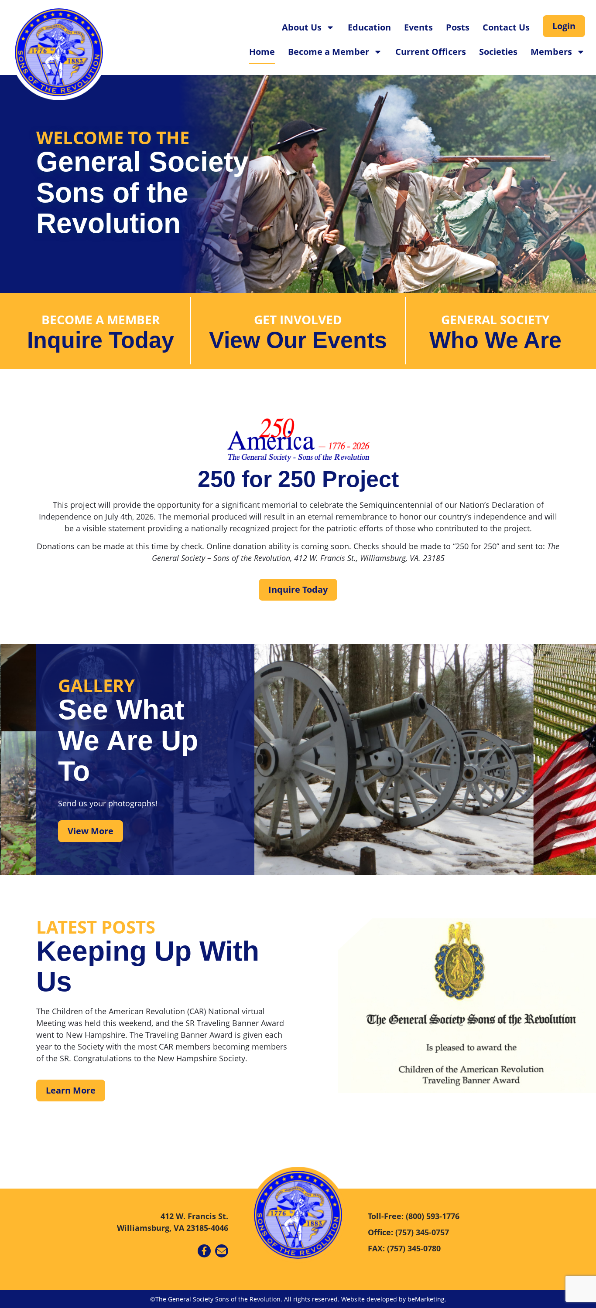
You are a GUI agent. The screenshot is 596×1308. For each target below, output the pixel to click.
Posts (457, 27)
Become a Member (328, 52)
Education (369, 27)
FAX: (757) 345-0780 (404, 1248)
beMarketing (426, 1299)
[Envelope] (221, 1250)
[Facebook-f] (204, 1250)
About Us (302, 27)
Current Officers (430, 52)
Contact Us (506, 27)
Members (551, 52)
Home (262, 52)
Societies (498, 52)
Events (418, 27)
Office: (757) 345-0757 (408, 1232)
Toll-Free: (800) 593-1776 (413, 1216)
